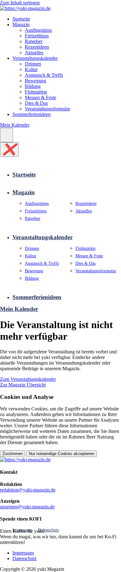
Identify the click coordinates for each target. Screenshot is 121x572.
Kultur (31, 69)
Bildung (33, 86)
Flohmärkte (36, 92)
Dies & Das (36, 103)
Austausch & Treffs (44, 75)
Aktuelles (34, 52)
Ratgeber (34, 41)
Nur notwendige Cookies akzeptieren (61, 453)
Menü (6, 135)
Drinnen (33, 63)
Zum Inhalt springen (20, 2)
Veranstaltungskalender (35, 58)
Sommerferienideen (31, 114)
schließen (9, 149)
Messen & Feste (40, 97)
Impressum (22, 529)
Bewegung (35, 80)
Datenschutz (48, 529)
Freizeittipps (37, 35)
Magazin (20, 24)
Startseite (21, 19)
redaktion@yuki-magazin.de (28, 489)
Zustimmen (12, 453)
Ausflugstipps (38, 30)
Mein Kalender (14, 125)
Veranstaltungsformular (47, 108)
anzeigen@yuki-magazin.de (27, 506)
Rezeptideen (37, 47)
